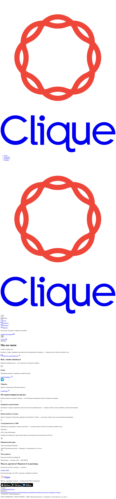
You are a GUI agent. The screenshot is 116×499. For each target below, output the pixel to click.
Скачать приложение (7, 334)
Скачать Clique (5, 470)
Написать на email (8, 356)
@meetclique (4, 391)
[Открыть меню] (2, 336)
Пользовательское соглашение (15, 492)
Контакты (7, 157)
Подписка (7, 158)
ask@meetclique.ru (6, 377)
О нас (5, 155)
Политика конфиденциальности (33, 492)
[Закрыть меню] (2, 316)
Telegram (15, 356)
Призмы (6, 160)
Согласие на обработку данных (51, 492)
